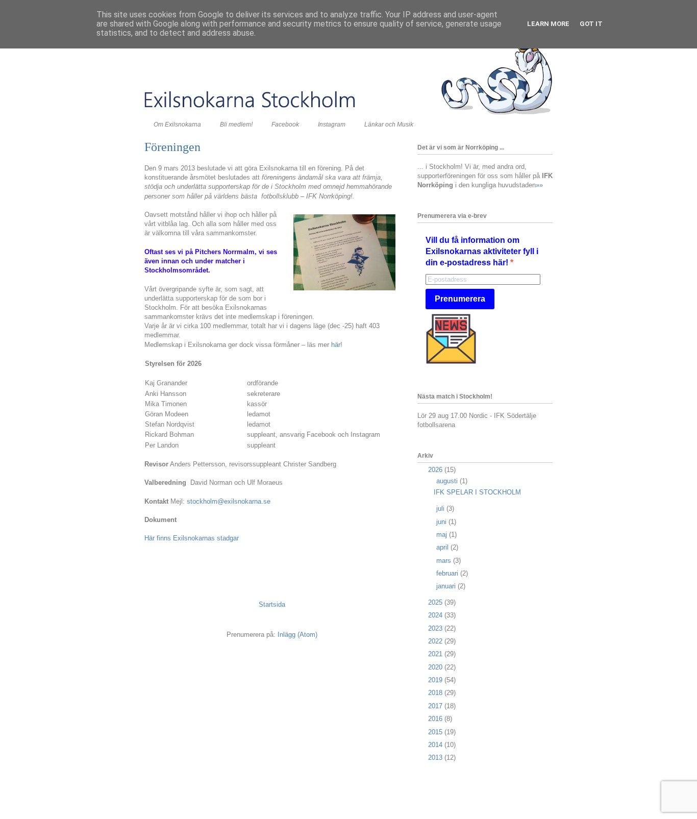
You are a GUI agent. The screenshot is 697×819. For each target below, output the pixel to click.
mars (444, 560)
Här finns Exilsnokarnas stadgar (191, 538)
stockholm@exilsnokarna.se (228, 501)
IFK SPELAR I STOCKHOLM (477, 492)
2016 (436, 719)
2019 (436, 680)
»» (539, 185)
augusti (448, 481)
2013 (436, 757)
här (335, 345)
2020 (436, 667)
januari (447, 586)
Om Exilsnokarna (177, 124)
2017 (436, 706)
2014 (436, 745)
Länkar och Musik (388, 124)
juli (441, 508)
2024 (436, 615)
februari (448, 573)
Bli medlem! (236, 124)
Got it (591, 24)
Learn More (548, 24)
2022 (436, 641)
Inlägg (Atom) (297, 634)
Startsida (272, 604)
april (443, 547)
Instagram (331, 124)
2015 (436, 732)
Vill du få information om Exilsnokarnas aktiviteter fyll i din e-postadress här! (482, 251)
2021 (436, 654)
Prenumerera (460, 298)
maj (442, 534)
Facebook (285, 124)
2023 (436, 628)
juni (442, 522)
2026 (436, 470)
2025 (436, 602)
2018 (436, 693)
